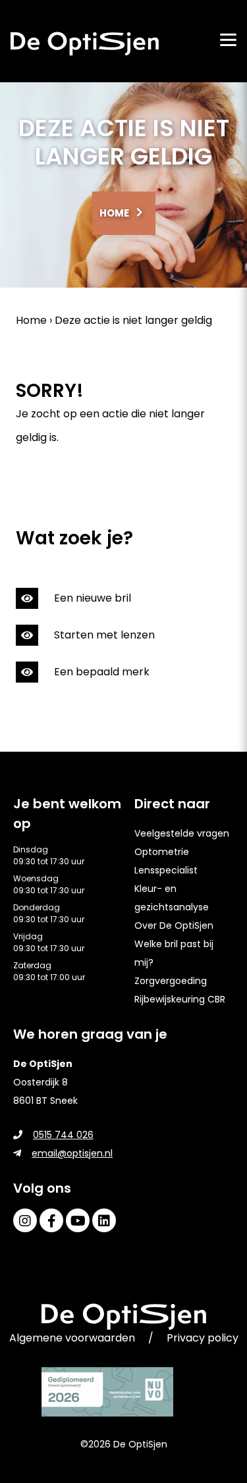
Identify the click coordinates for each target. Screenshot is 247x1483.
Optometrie (161, 851)
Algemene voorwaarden (72, 1337)
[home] (85, 44)
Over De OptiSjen (173, 925)
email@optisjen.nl (72, 1153)
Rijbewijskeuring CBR (179, 999)
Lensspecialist (166, 870)
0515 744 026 (63, 1134)
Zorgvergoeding (170, 980)
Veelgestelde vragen (181, 833)
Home (114, 213)
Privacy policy (202, 1337)
